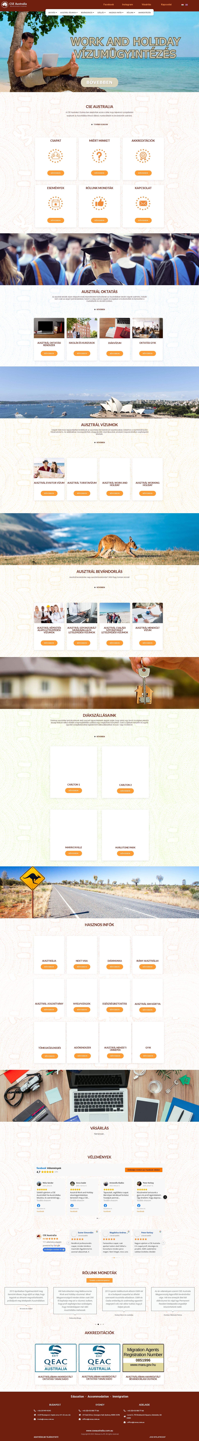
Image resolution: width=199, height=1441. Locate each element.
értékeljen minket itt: (53, 1249)
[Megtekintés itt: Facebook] (39, 1183)
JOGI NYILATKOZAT (157, 1437)
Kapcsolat (166, 4)
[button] (99, 124)
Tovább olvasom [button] (44, 1200)
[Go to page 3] (112, 1257)
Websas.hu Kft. (100, 1434)
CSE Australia (50, 1235)
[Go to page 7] (119, 1257)
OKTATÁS (51, 12)
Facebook (109, 4)
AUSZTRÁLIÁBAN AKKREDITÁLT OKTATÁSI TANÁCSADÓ (55, 1377)
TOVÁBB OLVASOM (101, 124)
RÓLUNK (130, 12)
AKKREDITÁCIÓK (144, 12)
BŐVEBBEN (101, 309)
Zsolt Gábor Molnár (150, 1232)
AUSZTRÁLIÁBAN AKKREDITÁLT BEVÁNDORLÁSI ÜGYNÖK (143, 1377)
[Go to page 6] (117, 1257)
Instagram (127, 4)
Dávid (112, 1232)
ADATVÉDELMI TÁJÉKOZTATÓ (46, 1437)
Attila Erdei (83, 1232)
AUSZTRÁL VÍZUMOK (68, 12)
